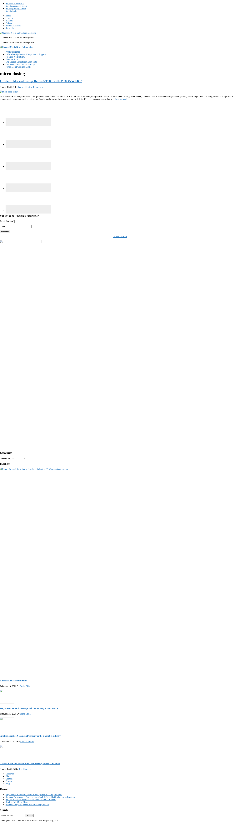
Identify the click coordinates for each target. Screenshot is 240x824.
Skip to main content (15, 3)
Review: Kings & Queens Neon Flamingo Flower (27, 804)
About (8, 776)
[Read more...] (120, 99)
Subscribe (10, 774)
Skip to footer (12, 11)
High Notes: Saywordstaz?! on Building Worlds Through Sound (34, 794)
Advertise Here (120, 236)
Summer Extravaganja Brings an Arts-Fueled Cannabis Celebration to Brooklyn (40, 797)
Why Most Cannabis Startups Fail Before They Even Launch (29, 708)
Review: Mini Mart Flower (17, 802)
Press (8, 784)
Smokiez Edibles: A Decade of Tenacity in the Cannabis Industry (30, 736)
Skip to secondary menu (16, 6)
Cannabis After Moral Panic (13, 680)
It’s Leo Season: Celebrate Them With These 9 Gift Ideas (31, 799)
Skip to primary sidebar (16, 8)
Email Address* (7, 221)
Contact (9, 779)
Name (2, 226)
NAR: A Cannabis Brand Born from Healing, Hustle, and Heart (30, 763)
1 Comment (38, 87)
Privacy (9, 781)
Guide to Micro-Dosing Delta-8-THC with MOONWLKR (41, 81)
